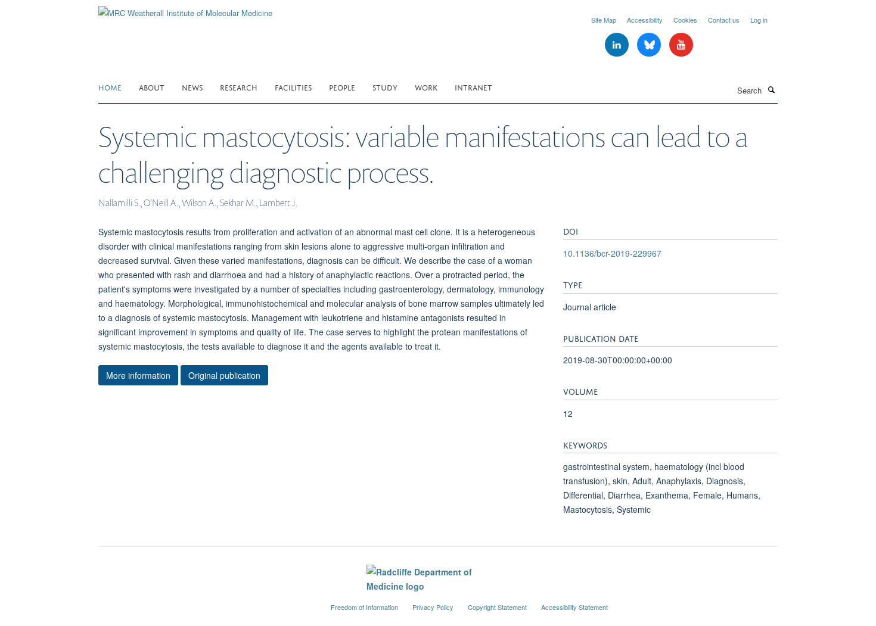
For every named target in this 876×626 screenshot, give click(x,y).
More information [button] (138, 375)
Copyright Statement (497, 607)
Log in (759, 19)
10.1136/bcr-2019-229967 (612, 253)
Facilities (293, 86)
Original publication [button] (224, 375)
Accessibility (645, 19)
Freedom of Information (364, 607)
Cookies (685, 19)
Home (110, 86)
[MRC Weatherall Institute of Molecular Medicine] (185, 8)
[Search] (771, 89)
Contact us (724, 19)
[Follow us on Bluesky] (650, 45)
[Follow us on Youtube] (681, 45)
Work (426, 86)
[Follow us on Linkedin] (618, 45)
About (151, 86)
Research (238, 86)
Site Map (603, 19)
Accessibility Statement (574, 607)
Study (384, 86)
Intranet (473, 86)
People (342, 86)
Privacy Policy (432, 607)
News (192, 86)
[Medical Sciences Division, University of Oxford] (205, 602)
